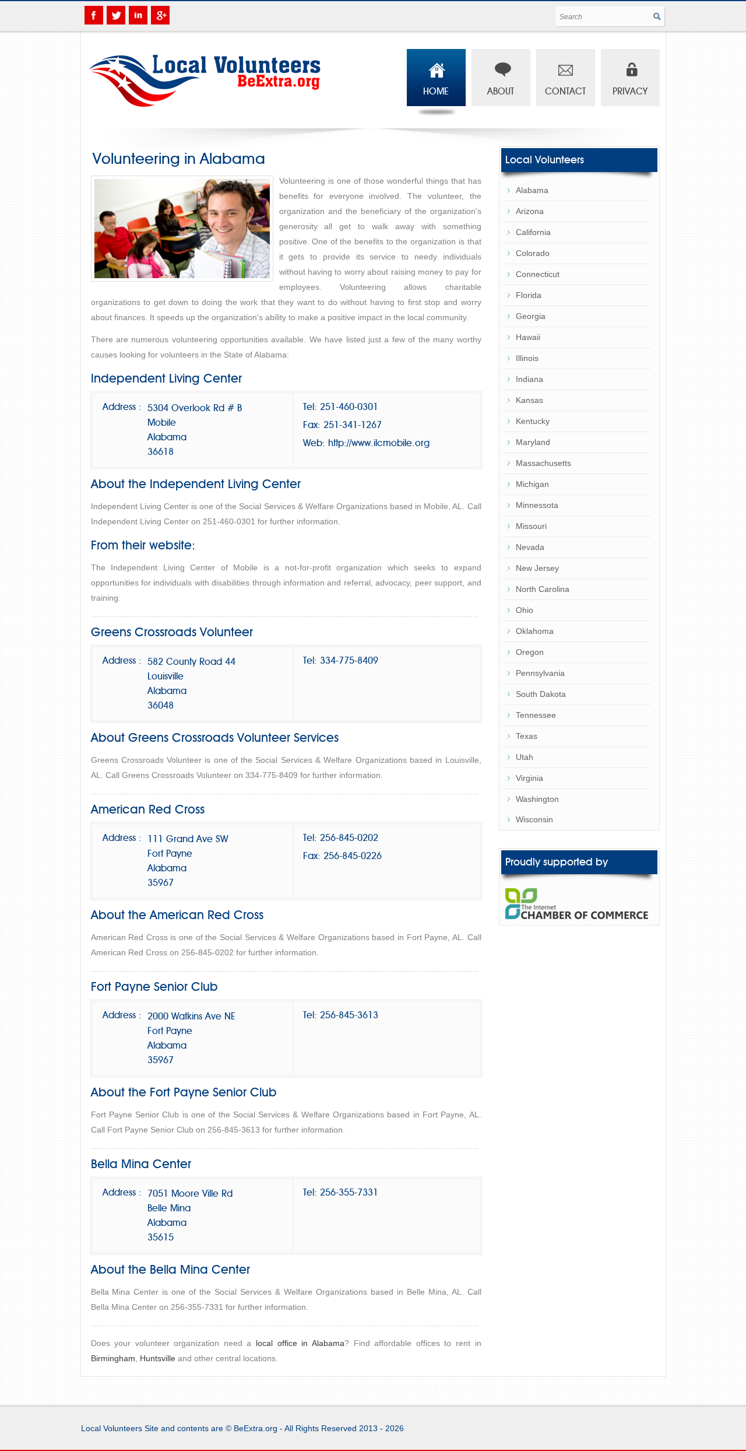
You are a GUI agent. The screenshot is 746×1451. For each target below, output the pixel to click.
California (533, 232)
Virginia (529, 778)
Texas (526, 736)
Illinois (527, 358)
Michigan (532, 484)
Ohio (524, 610)
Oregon (530, 652)
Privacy (630, 91)
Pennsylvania (540, 673)
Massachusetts (543, 463)
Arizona (530, 211)
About (500, 91)
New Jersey (537, 568)
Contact (565, 91)
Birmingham (113, 1358)
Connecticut (538, 274)
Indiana (529, 379)
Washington (537, 799)
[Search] (657, 18)
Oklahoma (535, 631)
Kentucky (533, 421)
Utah (524, 757)
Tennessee (536, 715)
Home (436, 91)
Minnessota (537, 505)
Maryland (533, 442)
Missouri (531, 526)
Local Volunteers (111, 1428)
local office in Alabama (300, 1343)
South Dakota (541, 694)
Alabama (532, 190)
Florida (528, 295)
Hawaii (528, 337)
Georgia (531, 316)
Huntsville (157, 1358)
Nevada (530, 547)
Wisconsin (534, 819)
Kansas (529, 400)
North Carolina (542, 589)
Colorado (533, 253)
